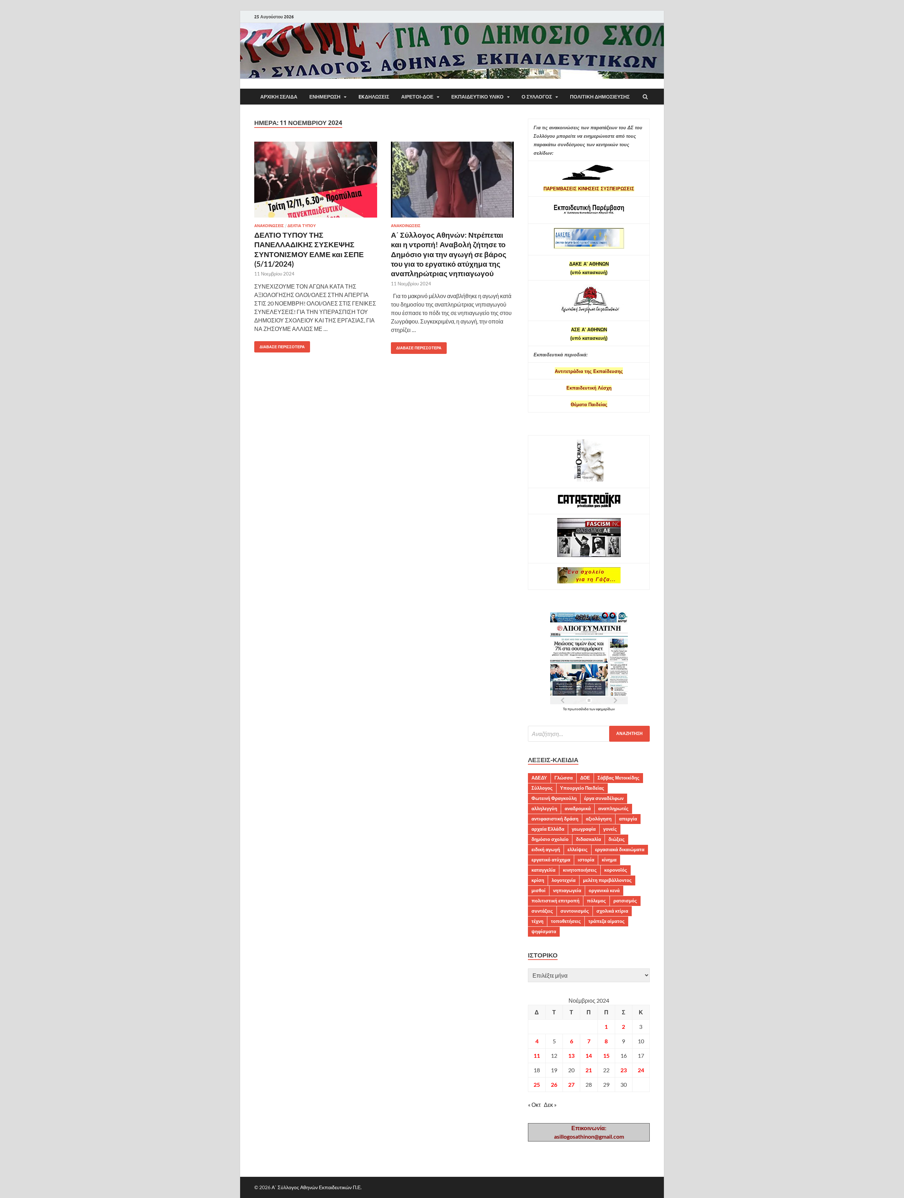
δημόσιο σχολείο (550, 839)
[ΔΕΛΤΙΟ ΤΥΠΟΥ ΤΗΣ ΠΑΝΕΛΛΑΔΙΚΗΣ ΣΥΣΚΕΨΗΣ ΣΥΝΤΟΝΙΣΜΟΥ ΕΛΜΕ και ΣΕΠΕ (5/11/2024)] (315, 182)
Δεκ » (550, 1104)
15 (606, 1055)
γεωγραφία (584, 829)
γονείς (610, 829)
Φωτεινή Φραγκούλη (554, 798)
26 (554, 1084)
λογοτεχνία (564, 880)
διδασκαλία (588, 839)
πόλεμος (596, 900)
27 (571, 1084)
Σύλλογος (542, 788)
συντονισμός (574, 911)
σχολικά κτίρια (612, 911)
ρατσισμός (625, 900)
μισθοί (538, 890)
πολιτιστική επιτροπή (555, 900)
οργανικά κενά (604, 890)
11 (537, 1055)
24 (641, 1070)
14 (588, 1055)
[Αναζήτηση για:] (589, 734)
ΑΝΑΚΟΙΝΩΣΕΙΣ (269, 225)
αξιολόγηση (599, 819)
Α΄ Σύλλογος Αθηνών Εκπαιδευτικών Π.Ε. (317, 1187)
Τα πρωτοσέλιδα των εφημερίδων (589, 709)
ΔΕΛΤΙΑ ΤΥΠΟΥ (301, 225)
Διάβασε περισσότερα (279, 345)
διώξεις (616, 839)
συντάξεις (542, 911)
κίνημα (609, 859)
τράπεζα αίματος (606, 921)
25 (537, 1084)
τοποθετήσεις (566, 921)
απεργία (628, 819)
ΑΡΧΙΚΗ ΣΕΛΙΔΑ (278, 97)
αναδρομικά (578, 808)
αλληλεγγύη (544, 808)
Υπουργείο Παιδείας (582, 788)
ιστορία (586, 859)
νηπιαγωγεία (567, 890)
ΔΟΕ (585, 778)
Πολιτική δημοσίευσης (600, 97)
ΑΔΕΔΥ (539, 778)
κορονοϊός (615, 870)
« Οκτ (534, 1104)
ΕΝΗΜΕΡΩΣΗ (324, 97)
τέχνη (537, 921)
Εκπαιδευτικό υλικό (477, 97)
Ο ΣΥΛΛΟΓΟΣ (537, 97)
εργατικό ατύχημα (550, 859)
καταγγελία (543, 870)
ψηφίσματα (543, 931)
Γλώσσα (563, 778)
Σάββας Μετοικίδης (618, 778)
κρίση (537, 880)
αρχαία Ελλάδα (547, 829)
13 (571, 1055)
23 (623, 1070)
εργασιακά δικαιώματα (619, 849)
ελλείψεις (577, 849)
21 (588, 1070)
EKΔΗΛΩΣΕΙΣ (373, 97)
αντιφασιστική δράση (554, 819)
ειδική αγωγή (545, 849)
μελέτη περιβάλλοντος (607, 880)
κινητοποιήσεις (580, 870)
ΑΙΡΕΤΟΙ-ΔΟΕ (417, 97)
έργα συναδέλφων (604, 798)
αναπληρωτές (613, 808)
